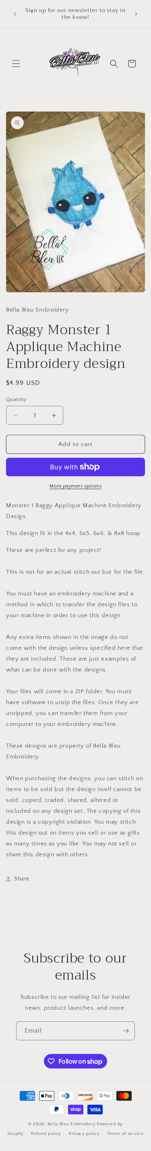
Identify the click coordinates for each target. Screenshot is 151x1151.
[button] (16, 63)
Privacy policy (84, 1133)
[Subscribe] (125, 1030)
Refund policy (46, 1133)
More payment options (75, 486)
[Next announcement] (136, 14)
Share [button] (21, 879)
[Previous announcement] (15, 14)
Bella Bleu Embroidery (72, 1124)
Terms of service (125, 1133)
